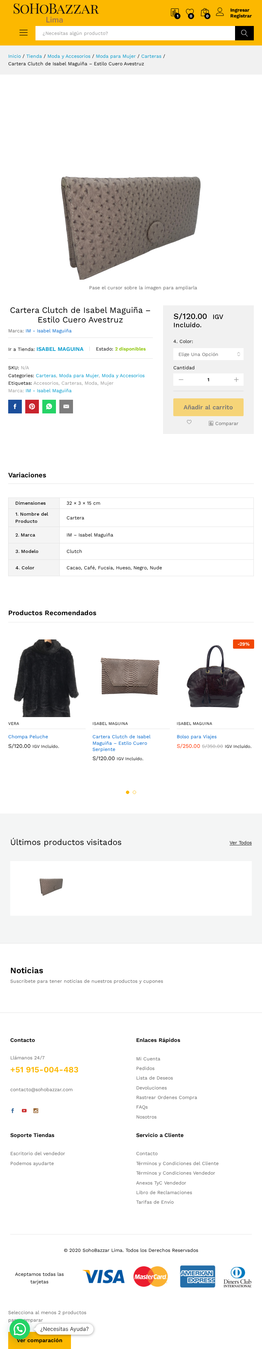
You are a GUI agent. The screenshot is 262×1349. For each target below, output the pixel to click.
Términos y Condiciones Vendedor (175, 1173)
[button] (20, 1329)
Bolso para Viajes (197, 736)
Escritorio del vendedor (37, 1153)
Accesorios (45, 383)
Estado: (104, 349)
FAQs (142, 1107)
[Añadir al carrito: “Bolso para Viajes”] (199, 713)
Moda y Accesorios (123, 375)
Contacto (147, 1153)
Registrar (241, 15)
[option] (47, 699)
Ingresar (239, 10)
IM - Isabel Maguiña (49, 330)
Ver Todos (241, 842)
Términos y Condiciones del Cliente (177, 1163)
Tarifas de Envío (155, 1202)
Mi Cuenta (148, 1058)
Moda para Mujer (79, 375)
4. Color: (183, 341)
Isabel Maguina (60, 349)
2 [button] (134, 792)
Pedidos (145, 1068)
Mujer (107, 383)
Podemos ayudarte (32, 1163)
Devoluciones (151, 1087)
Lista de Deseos (154, 1078)
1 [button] (127, 792)
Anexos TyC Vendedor (161, 1183)
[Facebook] (12, 1111)
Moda (91, 383)
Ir (244, 33)
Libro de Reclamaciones (164, 1192)
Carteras (46, 375)
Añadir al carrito (208, 407)
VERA (13, 723)
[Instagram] (36, 1111)
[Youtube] (24, 1111)
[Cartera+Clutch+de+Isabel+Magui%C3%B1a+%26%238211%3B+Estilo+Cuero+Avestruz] (32, 406)
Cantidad (184, 367)
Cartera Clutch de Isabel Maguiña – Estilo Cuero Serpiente (121, 743)
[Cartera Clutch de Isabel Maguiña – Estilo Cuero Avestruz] (15, 406)
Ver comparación (39, 1340)
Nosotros (146, 1117)
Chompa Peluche (28, 736)
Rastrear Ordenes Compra (166, 1097)
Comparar (226, 423)
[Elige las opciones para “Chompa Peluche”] (30, 713)
